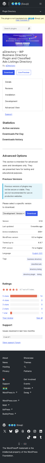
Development (11, 101)
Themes (27, 362)
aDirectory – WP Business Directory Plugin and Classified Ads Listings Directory (17, 56)
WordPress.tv (9, 392)
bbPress (7, 409)
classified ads (36, 264)
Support (8, 114)
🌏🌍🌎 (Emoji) (15, 425)
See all (39, 318)
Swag (27, 392)
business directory (35, 259)
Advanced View (12, 107)
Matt (6, 405)
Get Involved (30, 379)
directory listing (36, 269)
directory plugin (29, 274)
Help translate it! (22, 20)
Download (8, 72)
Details (8, 82)
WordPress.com (11, 400)
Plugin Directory (9, 11)
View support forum (11, 342)
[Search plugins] (29, 28)
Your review (7, 318)
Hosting (6, 367)
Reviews (9, 88)
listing (39, 274)
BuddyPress (9, 414)
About (5, 358)
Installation (10, 94)
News (5, 362)
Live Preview (23, 72)
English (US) (37, 253)
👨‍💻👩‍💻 (5, 388)
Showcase (28, 358)
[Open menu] (41, 3)
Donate (28, 388)
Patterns (28, 371)
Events (27, 383)
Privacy (5, 371)
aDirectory (10, 65)
